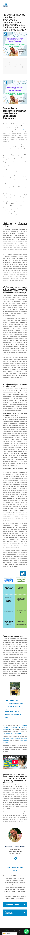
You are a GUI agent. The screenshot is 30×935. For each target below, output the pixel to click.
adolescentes (6, 131)
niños (23, 129)
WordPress (20, 932)
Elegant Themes (18, 930)
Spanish (7, 933)
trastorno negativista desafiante (12, 733)
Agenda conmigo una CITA (15, 868)
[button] (26, 931)
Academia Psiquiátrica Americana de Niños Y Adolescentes (15, 727)
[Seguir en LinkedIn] (15, 858)
